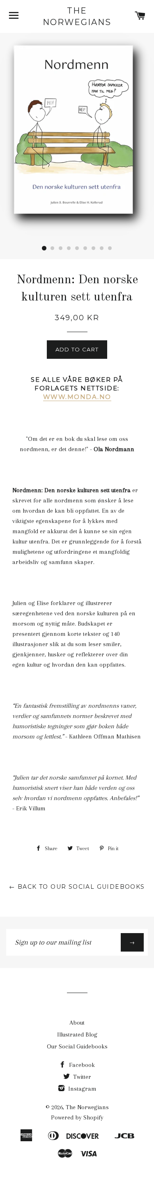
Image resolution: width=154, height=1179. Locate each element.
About (77, 1022)
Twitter (81, 1076)
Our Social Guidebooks (77, 1046)
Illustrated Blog (77, 1034)
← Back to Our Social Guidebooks (77, 886)
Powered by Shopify (77, 1117)
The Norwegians (77, 16)
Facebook (81, 1065)
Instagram (82, 1088)
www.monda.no (77, 397)
